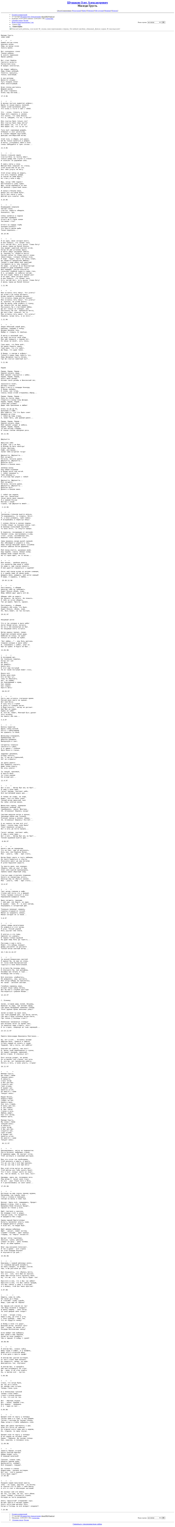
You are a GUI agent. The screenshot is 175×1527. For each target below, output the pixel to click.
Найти (84, 11)
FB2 (19, 24)
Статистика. (49, 18)
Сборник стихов (17, 20)
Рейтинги (91, 11)
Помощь (115, 11)
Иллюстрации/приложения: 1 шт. (23, 22)
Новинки (108, 11)
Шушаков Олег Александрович (87, 2)
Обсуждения (99, 11)
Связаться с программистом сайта (87, 1524)
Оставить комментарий (19, 15)
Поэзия (25, 20)
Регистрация (76, 11)
